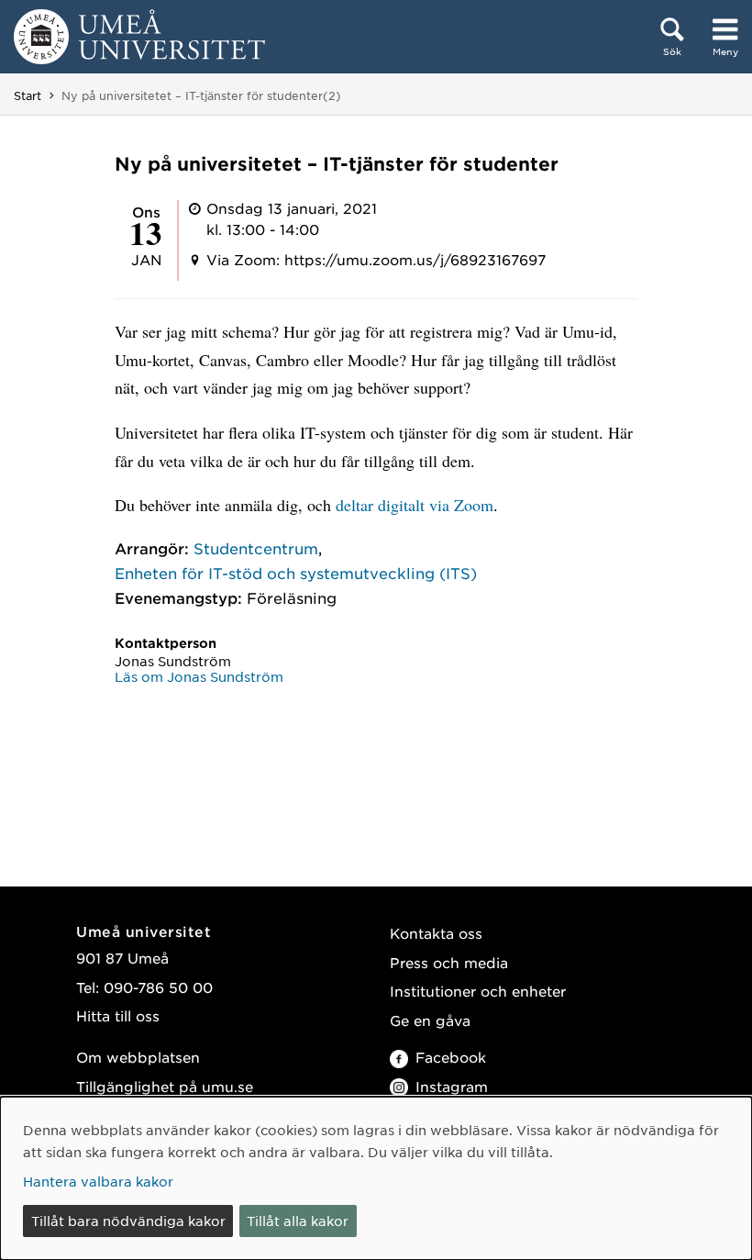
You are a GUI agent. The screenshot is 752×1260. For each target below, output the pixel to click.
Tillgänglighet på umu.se (164, 1086)
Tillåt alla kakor (297, 1220)
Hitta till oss (118, 1015)
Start (27, 95)
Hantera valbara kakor (98, 1181)
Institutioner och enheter (478, 990)
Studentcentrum (256, 548)
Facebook (450, 1056)
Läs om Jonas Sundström (199, 676)
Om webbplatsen (138, 1056)
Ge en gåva (430, 1020)
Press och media (449, 962)
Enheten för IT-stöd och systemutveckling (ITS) (296, 572)
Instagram (451, 1086)
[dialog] (376, 1178)
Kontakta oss (436, 933)
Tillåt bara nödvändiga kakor (128, 1220)
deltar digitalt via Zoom (414, 505)
